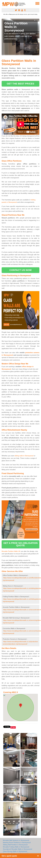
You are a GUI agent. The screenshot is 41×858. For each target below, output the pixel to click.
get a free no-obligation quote (20, 544)
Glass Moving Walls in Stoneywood (15, 851)
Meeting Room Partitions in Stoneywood (17, 842)
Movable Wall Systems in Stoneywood (16, 840)
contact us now (20, 270)
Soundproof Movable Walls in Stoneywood (17, 849)
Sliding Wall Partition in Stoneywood (15, 845)
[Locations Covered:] (2, 3)
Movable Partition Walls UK (11, 551)
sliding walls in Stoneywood (24, 456)
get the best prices (20, 83)
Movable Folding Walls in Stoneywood (16, 847)
